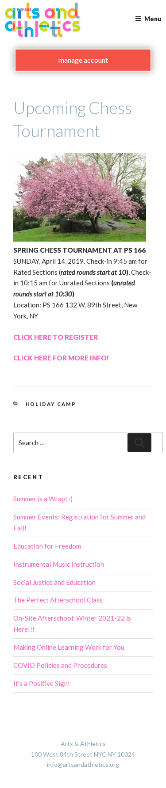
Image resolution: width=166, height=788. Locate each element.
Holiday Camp (51, 404)
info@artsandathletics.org (83, 764)
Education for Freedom (47, 546)
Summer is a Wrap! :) (43, 499)
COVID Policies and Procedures (60, 665)
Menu (152, 19)
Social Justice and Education (54, 582)
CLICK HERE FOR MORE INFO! (61, 358)
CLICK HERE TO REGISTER (55, 337)
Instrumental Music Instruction (58, 564)
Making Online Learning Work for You (68, 647)
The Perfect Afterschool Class (58, 600)
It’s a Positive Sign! (41, 683)
